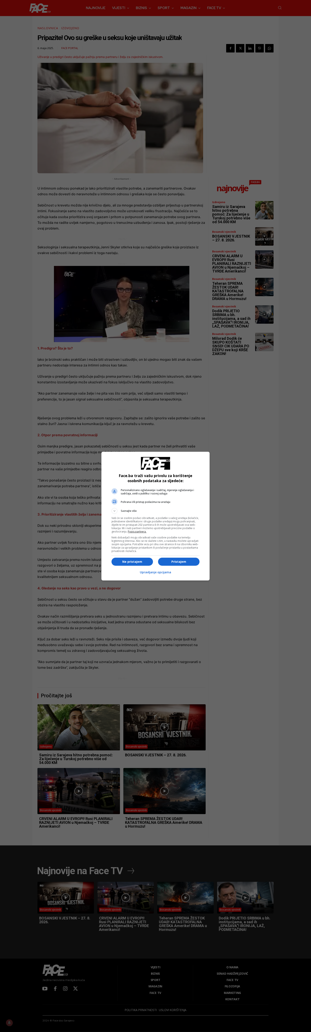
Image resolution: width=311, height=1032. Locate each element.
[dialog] (155, 516)
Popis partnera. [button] (137, 531)
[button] (155, 511)
